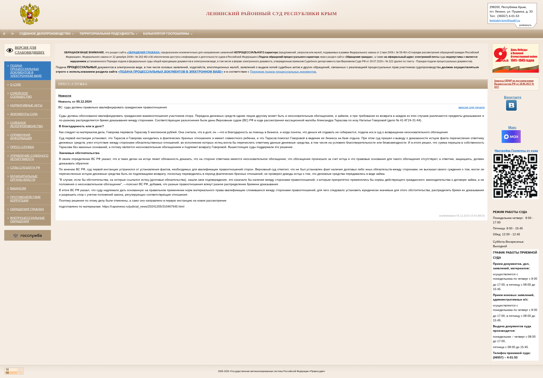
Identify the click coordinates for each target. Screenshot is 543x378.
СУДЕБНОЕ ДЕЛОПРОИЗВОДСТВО (26, 124)
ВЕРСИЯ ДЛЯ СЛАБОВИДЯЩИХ (30, 50)
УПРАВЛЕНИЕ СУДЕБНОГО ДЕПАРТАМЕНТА (29, 157)
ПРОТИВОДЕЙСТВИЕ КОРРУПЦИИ (25, 198)
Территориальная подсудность (107, 33)
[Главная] (4, 33)
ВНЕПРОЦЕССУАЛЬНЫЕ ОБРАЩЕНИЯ (27, 219)
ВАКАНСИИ (18, 188)
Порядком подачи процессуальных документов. (283, 71)
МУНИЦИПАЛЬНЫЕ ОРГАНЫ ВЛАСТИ (24, 178)
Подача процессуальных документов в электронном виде (26, 71)
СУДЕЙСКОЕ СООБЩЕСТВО (21, 95)
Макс (512, 127)
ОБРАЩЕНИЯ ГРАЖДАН (27, 209)
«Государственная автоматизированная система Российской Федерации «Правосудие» (277, 371)
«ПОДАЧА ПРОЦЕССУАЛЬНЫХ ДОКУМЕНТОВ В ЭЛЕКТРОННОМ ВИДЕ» (170, 71)
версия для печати (472, 107)
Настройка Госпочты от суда (516, 150)
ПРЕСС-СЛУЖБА (22, 147)
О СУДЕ (15, 84)
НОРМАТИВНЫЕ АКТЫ (26, 105)
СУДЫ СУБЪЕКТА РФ (25, 167)
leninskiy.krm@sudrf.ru (505, 20)
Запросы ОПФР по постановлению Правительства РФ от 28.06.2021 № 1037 (514, 84)
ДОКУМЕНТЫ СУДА (24, 114)
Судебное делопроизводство (45, 33)
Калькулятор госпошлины (166, 33)
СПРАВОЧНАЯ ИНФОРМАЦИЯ (21, 136)
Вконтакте (512, 97)
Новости (64, 95)
